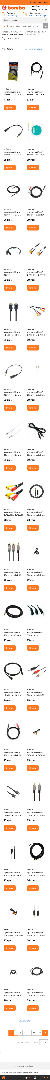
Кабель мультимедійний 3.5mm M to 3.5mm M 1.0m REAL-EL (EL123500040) (36, 95)
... (29, 1032)
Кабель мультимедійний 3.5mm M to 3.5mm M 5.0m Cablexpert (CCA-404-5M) (36, 455)
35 (40, 1032)
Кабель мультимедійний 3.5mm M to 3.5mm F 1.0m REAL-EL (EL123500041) (12, 155)
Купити (9, 108)
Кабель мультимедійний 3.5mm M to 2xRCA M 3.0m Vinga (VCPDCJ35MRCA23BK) (37, 215)
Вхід (34, 2)
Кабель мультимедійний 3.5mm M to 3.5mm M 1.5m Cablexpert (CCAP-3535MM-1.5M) (36, 815)
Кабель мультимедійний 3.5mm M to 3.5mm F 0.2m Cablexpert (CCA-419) (12, 395)
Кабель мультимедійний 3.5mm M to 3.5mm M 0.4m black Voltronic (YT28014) (36, 575)
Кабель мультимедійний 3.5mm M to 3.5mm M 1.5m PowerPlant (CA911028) (36, 995)
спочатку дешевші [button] (34, 49)
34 (34, 1032)
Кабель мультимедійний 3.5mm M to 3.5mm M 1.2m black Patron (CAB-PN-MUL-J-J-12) (13, 635)
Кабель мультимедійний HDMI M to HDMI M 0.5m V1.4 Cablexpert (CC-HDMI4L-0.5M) (13, 335)
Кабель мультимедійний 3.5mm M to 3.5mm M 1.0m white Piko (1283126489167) (36, 155)
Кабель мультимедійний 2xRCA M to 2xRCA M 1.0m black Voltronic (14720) (13, 935)
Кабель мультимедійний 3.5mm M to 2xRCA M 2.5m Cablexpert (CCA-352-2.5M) (12, 575)
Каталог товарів (10, 20)
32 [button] (43, 1042)
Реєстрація (42, 2)
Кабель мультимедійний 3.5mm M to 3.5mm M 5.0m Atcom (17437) (36, 875)
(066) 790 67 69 (40, 9)
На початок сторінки (24, 1066)
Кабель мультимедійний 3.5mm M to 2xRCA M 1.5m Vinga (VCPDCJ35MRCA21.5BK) (15, 755)
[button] (7, 49)
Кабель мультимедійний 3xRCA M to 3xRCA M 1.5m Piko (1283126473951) (36, 275)
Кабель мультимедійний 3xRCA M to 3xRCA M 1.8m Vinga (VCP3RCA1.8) (36, 335)
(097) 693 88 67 (39, 6)
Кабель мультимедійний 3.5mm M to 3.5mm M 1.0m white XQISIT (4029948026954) (13, 455)
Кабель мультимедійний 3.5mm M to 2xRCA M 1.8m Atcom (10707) (35, 695)
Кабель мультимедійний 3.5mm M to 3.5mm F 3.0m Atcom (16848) (12, 95)
